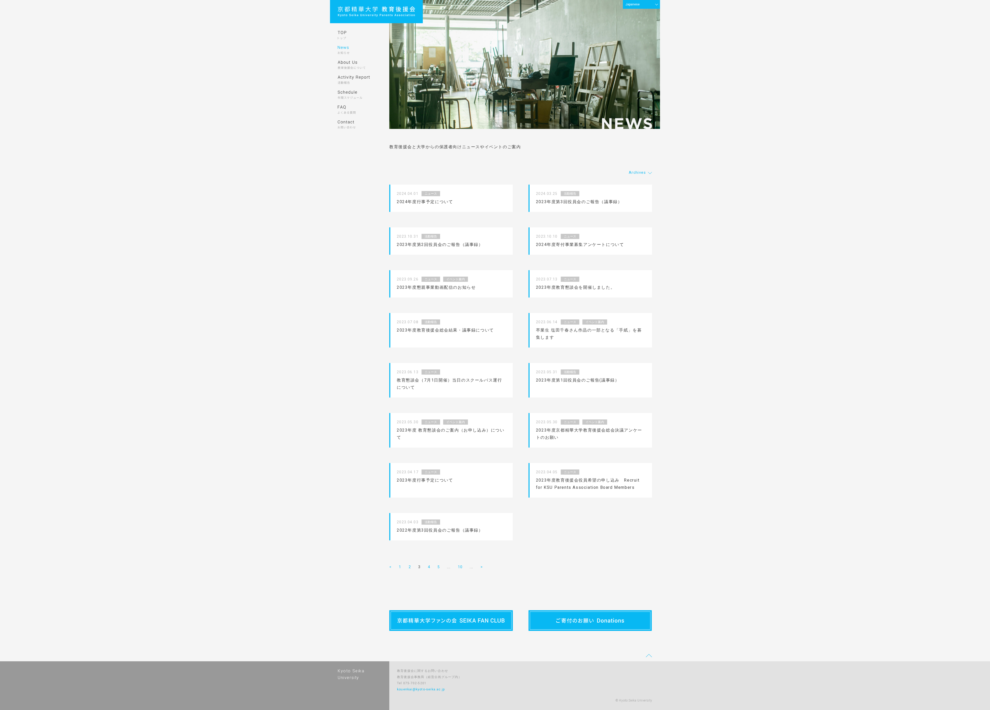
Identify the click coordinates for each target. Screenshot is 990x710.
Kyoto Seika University (351, 674)
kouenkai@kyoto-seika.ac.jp (421, 689)
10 (460, 567)
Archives (637, 172)
